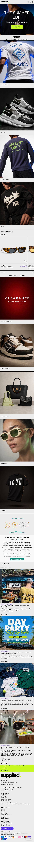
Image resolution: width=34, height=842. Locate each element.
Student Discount (5, 818)
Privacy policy (17, 833)
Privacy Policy (4, 820)
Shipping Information (5, 816)
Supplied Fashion (7, 831)
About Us (3, 809)
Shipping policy (3, 834)
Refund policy (11, 833)
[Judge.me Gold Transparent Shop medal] (9, 525)
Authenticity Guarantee (6, 814)
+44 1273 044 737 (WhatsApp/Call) (9, 782)
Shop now (17, 27)
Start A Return (4, 813)
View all (3, 234)
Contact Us (3, 812)
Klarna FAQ (3, 817)
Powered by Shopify (4, 833)
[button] (30, 1)
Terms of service (24, 833)
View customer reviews (17, 559)
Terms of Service (5, 821)
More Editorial (5, 567)
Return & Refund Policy (6, 822)
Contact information (11, 834)
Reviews (3, 810)
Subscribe (4, 770)
